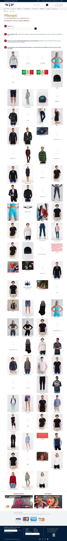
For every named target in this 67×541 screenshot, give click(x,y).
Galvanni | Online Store (10, 539)
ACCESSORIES (26, 8)
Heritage (26, 529)
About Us (35, 528)
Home (7, 11)
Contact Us (27, 528)
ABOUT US (35, 8)
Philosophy (27, 530)
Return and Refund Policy (28, 532)
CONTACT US (54, 8)
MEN (13, 8)
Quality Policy (36, 531)
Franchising (35, 529)
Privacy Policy (36, 530)
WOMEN (19, 8)
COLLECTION (6, 8)
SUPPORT (42, 8)
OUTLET (48, 8)
